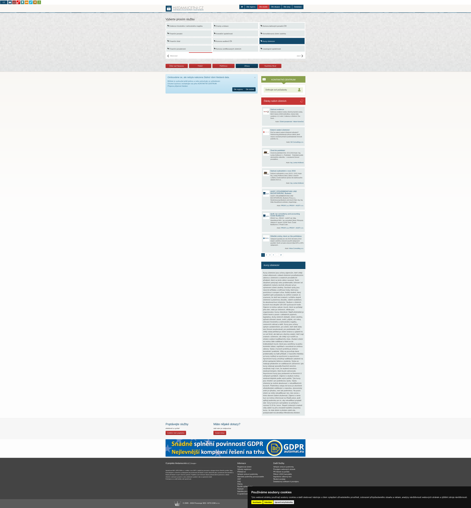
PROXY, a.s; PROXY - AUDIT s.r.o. (292, 205)
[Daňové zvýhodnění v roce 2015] (266, 173)
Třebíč (200, 66)
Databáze (298, 7)
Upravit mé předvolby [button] (284, 502)
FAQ (239, 481)
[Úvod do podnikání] (266, 152)
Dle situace (275, 7)
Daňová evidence (277, 109)
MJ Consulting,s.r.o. (297, 142)
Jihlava (247, 66)
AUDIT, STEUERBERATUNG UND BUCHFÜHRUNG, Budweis (283, 192)
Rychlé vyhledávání (244, 486)
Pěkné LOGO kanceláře (282, 474)
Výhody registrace (244, 469)
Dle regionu (251, 7)
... (276, 255)
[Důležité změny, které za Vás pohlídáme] (266, 238)
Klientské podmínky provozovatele (250, 477)
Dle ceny (287, 7)
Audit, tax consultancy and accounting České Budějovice (285, 215)
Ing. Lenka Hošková (297, 162)
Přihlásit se (241, 472)
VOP (239, 479)
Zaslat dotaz (220, 433)
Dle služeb (263, 7)
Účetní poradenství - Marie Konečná (292, 121)
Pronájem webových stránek (284, 469)
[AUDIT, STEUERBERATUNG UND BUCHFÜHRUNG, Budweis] (266, 193)
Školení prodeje (279, 479)
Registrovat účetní (244, 467)
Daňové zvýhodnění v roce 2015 (283, 171)
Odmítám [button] (268, 502)
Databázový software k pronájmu (286, 481)
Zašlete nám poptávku (175, 433)
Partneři (240, 489)
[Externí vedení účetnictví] (266, 132)
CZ (4, 2)
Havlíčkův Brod (270, 66)
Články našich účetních (275, 101)
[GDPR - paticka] (235, 448)
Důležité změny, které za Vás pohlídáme (286, 236)
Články (240, 484)
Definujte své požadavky (276, 90)
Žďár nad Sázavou (176, 66)
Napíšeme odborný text (282, 477)
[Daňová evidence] (266, 111)
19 (281, 255)
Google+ (193, 463)
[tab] (283, 90)
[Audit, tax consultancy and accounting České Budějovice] (266, 216)
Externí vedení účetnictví (280, 130)
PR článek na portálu (281, 472)
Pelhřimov (223, 66)
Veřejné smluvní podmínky (247, 474)
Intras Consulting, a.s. (296, 248)
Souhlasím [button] (257, 502)
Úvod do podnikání (277, 150)
